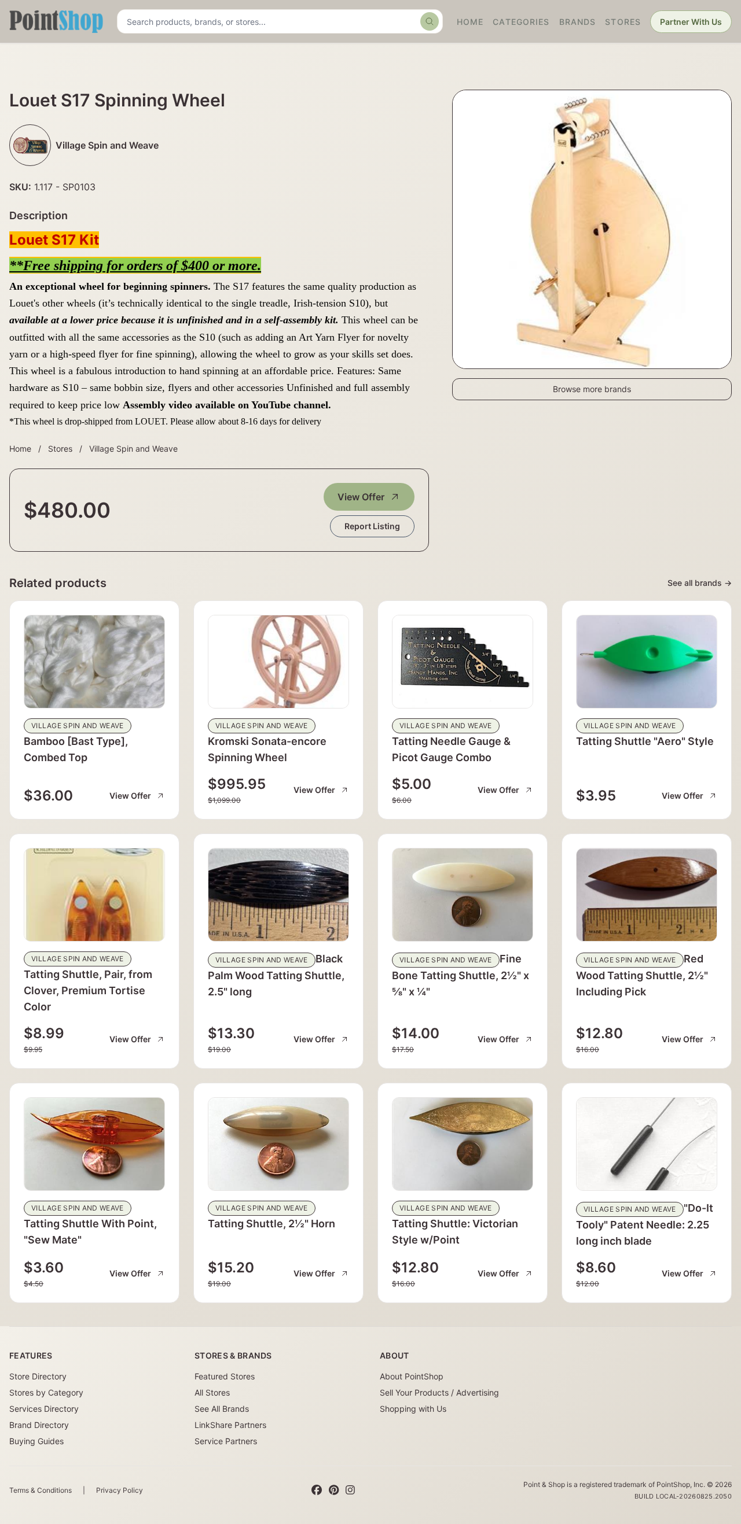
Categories (521, 22)
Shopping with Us (413, 1409)
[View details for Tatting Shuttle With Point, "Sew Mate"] (94, 1144)
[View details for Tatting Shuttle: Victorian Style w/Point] (462, 1144)
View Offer (361, 497)
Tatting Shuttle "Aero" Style (645, 741)
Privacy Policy (119, 1490)
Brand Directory (39, 1425)
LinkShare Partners (230, 1425)
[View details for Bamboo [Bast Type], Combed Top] (94, 662)
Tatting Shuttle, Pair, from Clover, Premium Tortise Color (88, 990)
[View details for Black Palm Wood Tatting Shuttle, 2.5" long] (278, 895)
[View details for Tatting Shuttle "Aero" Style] (646, 662)
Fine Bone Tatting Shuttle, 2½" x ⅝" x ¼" (460, 975)
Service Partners (226, 1441)
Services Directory (44, 1409)
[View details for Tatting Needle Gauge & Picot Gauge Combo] (462, 662)
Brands (577, 22)
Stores (623, 22)
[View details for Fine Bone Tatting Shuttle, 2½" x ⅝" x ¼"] (462, 895)
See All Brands (222, 1409)
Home (470, 22)
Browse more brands (592, 389)
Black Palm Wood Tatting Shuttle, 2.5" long (276, 975)
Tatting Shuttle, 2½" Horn (271, 1223)
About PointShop (411, 1376)
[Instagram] (350, 1490)
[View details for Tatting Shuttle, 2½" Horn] (278, 1144)
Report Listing (372, 526)
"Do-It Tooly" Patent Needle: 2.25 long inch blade (644, 1224)
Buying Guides (36, 1441)
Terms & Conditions (40, 1490)
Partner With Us (691, 22)
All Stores (212, 1392)
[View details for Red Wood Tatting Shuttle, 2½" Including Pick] (646, 895)
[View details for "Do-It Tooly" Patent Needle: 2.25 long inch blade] (646, 1144)
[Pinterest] (334, 1490)
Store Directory (38, 1376)
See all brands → (699, 583)
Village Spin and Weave (133, 448)
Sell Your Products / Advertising (439, 1392)
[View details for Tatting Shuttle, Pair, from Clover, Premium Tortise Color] (94, 895)
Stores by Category (46, 1392)
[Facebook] (316, 1490)
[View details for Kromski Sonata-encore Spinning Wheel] (278, 662)
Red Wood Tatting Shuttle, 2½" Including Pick (642, 975)
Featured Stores (225, 1376)
